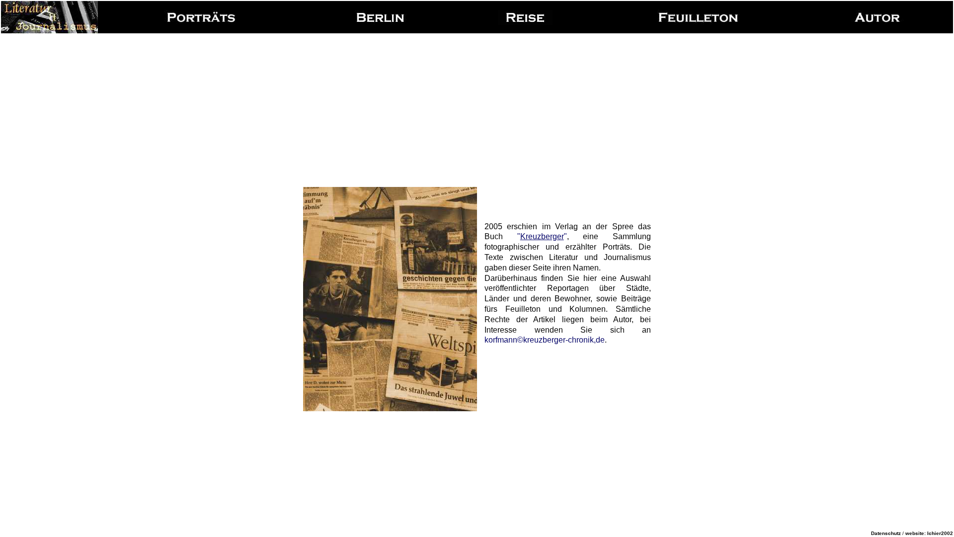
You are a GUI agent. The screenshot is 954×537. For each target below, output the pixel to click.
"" (542, 236)
